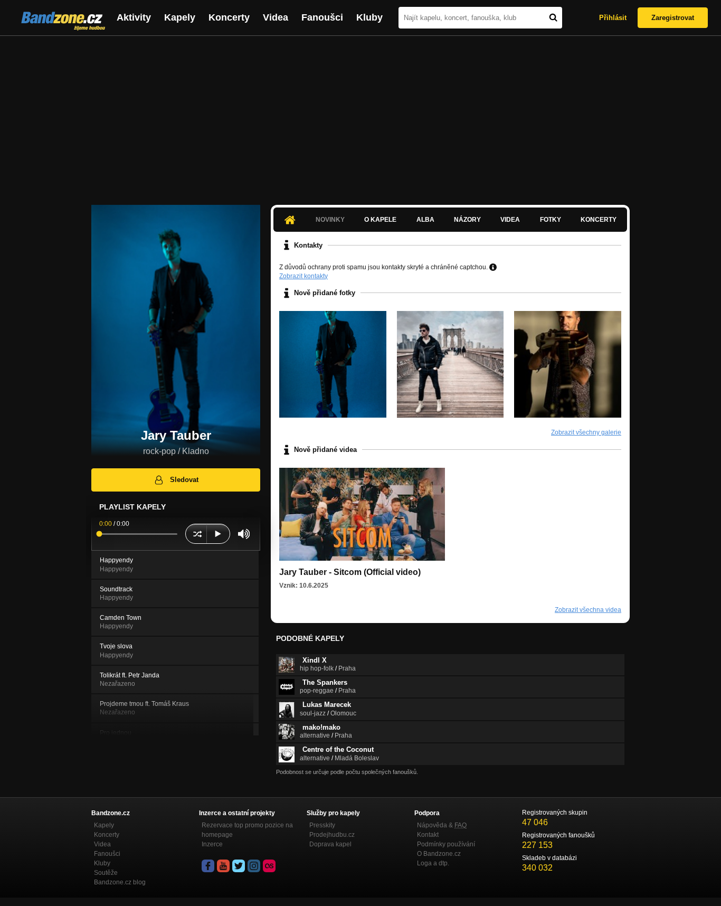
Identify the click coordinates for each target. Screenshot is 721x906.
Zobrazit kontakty (303, 276)
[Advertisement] (360, 115)
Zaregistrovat (672, 18)
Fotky (550, 219)
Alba (425, 219)
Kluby (369, 17)
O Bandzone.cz (439, 853)
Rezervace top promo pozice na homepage (247, 830)
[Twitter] (238, 866)
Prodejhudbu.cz (332, 834)
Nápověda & (442, 825)
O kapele (380, 219)
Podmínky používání (446, 844)
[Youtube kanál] (223, 866)
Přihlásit (613, 18)
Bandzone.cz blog (120, 882)
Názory (467, 219)
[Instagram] (254, 866)
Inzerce (212, 844)
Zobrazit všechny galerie (586, 432)
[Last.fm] (269, 866)
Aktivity (134, 17)
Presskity (322, 825)
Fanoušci (322, 17)
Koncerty (229, 17)
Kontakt (428, 834)
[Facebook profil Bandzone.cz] (208, 866)
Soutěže (106, 872)
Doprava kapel (330, 844)
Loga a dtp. (433, 863)
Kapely (179, 17)
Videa (275, 17)
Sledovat (184, 480)
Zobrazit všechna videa (588, 610)
